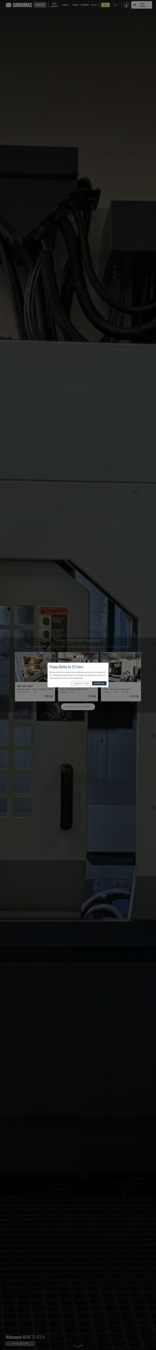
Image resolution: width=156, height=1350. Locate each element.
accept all (99, 683)
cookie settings (81, 683)
